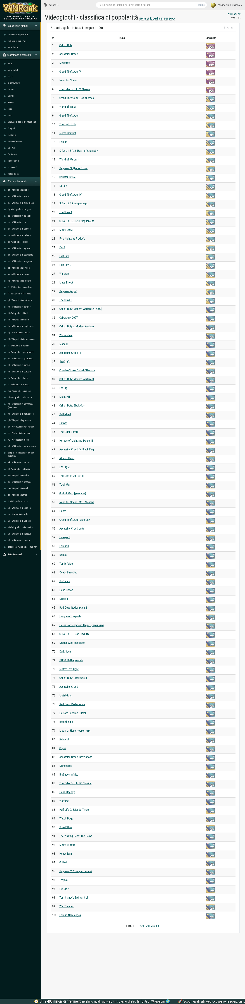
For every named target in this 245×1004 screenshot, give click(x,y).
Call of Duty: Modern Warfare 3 (76, 379)
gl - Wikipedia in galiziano (20, 300)
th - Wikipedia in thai (17, 494)
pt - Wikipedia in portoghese (21, 426)
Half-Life (64, 256)
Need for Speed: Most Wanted (76, 502)
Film (10, 109)
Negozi (11, 128)
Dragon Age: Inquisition (72, 642)
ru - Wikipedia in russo (18, 439)
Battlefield (65, 414)
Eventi (11, 102)
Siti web (12, 148)
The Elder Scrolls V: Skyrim (74, 89)
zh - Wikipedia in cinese (19, 540)
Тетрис (63, 880)
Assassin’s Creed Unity (71, 528)
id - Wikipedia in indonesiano (21, 339)
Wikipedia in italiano (229, 5)
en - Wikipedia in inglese (19, 248)
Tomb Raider (66, 563)
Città (10, 76)
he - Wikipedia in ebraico (19, 306)
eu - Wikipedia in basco (19, 274)
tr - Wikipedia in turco (18, 501)
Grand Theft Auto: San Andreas (76, 98)
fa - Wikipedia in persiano (19, 280)
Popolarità (13, 47)
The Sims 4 (65, 212)
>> (159, 926)
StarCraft (64, 361)
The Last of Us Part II (71, 476)
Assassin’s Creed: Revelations (75, 757)
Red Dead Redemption (72, 704)
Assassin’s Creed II (69, 686)
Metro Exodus (67, 845)
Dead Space (66, 590)
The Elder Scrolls (69, 432)
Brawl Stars (65, 827)
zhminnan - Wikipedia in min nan (22, 546)
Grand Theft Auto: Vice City (74, 519)
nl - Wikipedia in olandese (20, 397)
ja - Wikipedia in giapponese (21, 352)
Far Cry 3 (64, 467)
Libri (10, 115)
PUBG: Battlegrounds (71, 660)
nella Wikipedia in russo (155, 18)
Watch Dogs (66, 818)
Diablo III (64, 599)
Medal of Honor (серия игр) (75, 730)
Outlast (63, 862)
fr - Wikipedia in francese (19, 293)
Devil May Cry (67, 792)
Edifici (11, 96)
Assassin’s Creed (68, 54)
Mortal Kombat (67, 133)
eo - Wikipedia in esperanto (20, 254)
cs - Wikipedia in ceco (18, 222)
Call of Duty (65, 45)
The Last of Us (67, 124)
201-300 (151, 926)
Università (12, 167)
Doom (62, 511)
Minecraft (64, 63)
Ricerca (201, 4)
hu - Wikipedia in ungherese (21, 326)
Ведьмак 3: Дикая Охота (73, 168)
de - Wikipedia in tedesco (19, 235)
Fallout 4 (64, 739)
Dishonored (65, 765)
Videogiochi (13, 174)
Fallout (63, 142)
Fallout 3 (64, 546)
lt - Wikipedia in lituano (18, 384)
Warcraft (64, 273)
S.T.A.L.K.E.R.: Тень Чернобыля (76, 221)
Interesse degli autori (18, 34)
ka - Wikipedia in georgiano (20, 358)
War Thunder (66, 906)
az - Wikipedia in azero (18, 196)
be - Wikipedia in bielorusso (21, 203)
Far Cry (63, 388)
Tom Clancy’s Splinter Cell (73, 897)
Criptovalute (14, 83)
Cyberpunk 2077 (68, 317)
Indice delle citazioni (17, 41)
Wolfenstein (65, 335)
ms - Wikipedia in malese (19, 391)
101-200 (139, 926)
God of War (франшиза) (72, 493)
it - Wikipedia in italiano (19, 345)
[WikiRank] (20, 7)
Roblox (63, 555)
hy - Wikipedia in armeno (19, 332)
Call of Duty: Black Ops (72, 405)
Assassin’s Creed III (70, 353)
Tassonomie (13, 160)
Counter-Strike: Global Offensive (77, 370)
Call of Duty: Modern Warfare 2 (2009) (80, 309)
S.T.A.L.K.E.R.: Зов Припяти (74, 634)
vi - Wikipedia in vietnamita (20, 527)
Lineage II (64, 537)
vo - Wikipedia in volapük (19, 533)
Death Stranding (68, 572)
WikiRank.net (234, 14)
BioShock (64, 581)
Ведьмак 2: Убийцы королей (75, 871)
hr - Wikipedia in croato (18, 319)
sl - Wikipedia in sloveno (19, 469)
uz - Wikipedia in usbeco (19, 520)
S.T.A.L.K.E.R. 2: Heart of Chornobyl (78, 150)
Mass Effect (66, 282)
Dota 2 (63, 186)
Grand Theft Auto (69, 115)
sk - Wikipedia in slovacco (20, 462)
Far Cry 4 (64, 888)
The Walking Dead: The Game (75, 836)
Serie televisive (15, 141)
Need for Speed (68, 80)
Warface (64, 801)
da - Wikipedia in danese (19, 228)
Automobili (13, 70)
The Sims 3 (65, 300)
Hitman (63, 423)
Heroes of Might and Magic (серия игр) (81, 625)
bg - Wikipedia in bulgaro (19, 209)
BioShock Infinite (68, 774)
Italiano (52, 5)
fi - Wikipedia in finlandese (20, 287)
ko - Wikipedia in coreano (19, 371)
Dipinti (11, 89)
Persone (12, 135)
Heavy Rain (65, 853)
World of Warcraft (69, 159)
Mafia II (63, 344)
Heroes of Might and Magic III (76, 440)
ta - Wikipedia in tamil (18, 488)
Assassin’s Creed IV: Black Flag (76, 449)
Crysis (62, 748)
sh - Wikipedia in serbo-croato (22, 446)
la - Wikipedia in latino (18, 378)
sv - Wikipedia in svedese (19, 482)
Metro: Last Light (69, 669)
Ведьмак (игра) (68, 291)
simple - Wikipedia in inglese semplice (21, 454)
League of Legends (70, 616)
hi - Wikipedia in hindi (18, 313)
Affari (10, 63)
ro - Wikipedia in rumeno (19, 433)
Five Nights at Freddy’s (72, 238)
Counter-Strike (67, 177)
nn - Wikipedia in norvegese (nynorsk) (20, 405)
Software (12, 154)
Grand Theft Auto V (70, 71)
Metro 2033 (66, 229)
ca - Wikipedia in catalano (20, 215)
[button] (224, 27)
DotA (62, 247)
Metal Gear (65, 695)
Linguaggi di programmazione (22, 122)
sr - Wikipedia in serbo (18, 475)
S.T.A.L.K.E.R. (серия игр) (73, 203)
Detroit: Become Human (72, 713)
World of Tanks (67, 106)
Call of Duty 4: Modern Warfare (76, 326)
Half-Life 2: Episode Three (74, 809)
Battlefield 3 (66, 722)
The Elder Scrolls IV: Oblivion (75, 783)
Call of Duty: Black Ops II (73, 678)
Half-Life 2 (65, 265)
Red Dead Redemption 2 (73, 607)
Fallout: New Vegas (70, 915)
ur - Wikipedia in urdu (18, 514)
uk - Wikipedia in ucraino (19, 508)
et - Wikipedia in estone (19, 267)
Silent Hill (64, 396)
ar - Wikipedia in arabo (18, 189)
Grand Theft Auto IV (70, 194)
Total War (64, 484)
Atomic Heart (66, 458)
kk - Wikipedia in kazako (19, 365)
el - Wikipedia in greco (18, 241)
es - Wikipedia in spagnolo (20, 261)
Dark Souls (65, 651)
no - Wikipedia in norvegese (21, 413)
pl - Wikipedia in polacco (19, 420)
